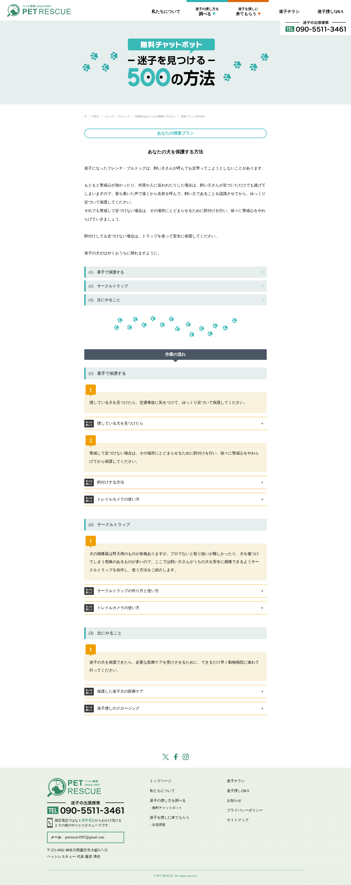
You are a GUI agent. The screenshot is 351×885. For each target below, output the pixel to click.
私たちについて (166, 11)
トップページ (160, 781)
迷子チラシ (289, 11)
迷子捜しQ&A (331, 11)
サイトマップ (237, 820)
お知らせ (234, 800)
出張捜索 (248, 25)
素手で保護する (106, 272)
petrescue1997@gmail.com (84, 837)
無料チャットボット (207, 25)
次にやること (104, 300)
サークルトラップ (108, 286)
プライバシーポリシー (245, 810)
